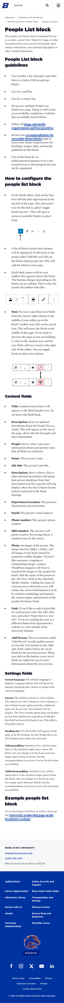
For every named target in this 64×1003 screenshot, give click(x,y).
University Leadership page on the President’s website (29, 816)
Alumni (9, 913)
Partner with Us (13, 907)
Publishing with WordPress (30, 17)
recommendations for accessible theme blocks (32, 136)
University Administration (13, 925)
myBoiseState (12, 881)
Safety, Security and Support (43, 883)
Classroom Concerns (26, 983)
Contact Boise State (32, 989)
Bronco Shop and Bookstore (41, 915)
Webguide (9, 17)
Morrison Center (41, 907)
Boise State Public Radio (45, 891)
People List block (50, 21)
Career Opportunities (16, 891)
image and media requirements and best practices (32, 125)
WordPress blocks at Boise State (22, 21)
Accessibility (35, 978)
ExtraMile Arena (41, 923)
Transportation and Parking (42, 899)
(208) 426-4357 (14, 858)
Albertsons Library (15, 897)
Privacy (48, 978)
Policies (43, 983)
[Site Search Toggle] (47, 5)
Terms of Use (18, 978)
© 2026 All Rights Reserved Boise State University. (32, 996)
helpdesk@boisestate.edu (19, 853)
